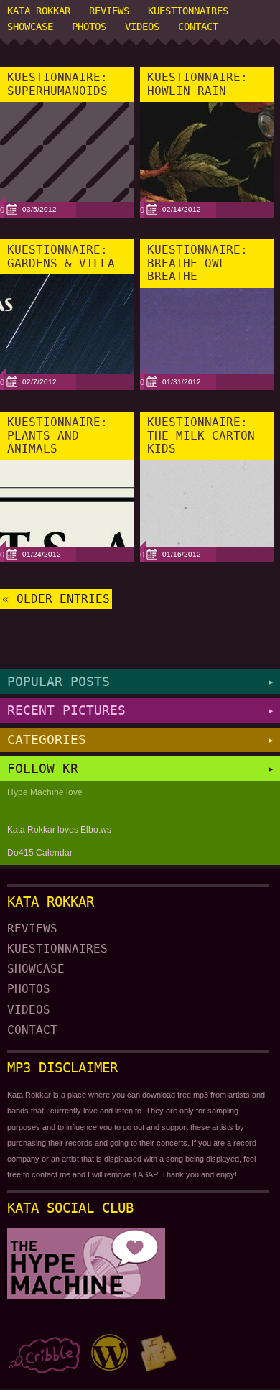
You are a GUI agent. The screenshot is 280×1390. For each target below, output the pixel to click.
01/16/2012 (181, 554)
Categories (140, 739)
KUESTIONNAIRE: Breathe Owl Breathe (197, 263)
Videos (142, 26)
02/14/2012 (181, 209)
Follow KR (140, 768)
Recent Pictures (140, 710)
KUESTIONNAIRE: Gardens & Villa (61, 256)
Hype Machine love (45, 792)
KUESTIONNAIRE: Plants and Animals (57, 435)
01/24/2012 (41, 554)
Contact (198, 26)
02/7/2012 (39, 382)
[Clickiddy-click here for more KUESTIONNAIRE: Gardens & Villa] (67, 360)
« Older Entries (56, 599)
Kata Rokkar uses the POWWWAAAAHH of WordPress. (109, 1352)
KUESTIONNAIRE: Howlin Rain (197, 84)
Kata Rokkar (38, 11)
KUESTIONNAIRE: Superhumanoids (57, 84)
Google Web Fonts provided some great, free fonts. (158, 1352)
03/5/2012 (39, 209)
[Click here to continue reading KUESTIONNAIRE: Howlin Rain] (207, 188)
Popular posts (140, 681)
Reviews (109, 11)
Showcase (30, 26)
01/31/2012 (181, 382)
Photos (89, 26)
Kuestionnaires (188, 11)
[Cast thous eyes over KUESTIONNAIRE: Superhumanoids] (67, 188)
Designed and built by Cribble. (44, 1352)
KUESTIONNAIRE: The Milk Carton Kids (201, 435)
